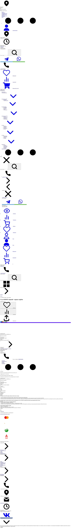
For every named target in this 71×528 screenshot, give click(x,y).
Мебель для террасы (5, 348)
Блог (1, 466)
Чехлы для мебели (2, 453)
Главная (1, 294)
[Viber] (6, 321)
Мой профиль (2, 474)
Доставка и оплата (3, 462)
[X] (1, 321)
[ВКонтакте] (0, 321)
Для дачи (10, 348)
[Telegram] (4, 321)
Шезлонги (1, 452)
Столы (1, 451)
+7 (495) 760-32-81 (2, 68)
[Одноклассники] (3, 321)
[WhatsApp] (5, 321)
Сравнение (14, 314)
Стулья (1, 348)
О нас (1, 461)
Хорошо (2, 527)
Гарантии (1, 464)
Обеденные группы (3, 450)
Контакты (1, 465)
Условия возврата (2, 463)
